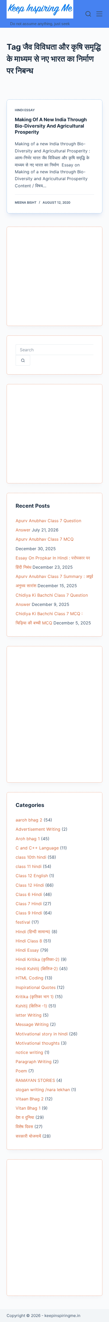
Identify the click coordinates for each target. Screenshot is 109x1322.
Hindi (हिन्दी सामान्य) (33, 931)
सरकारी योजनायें (28, 1136)
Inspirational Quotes (36, 987)
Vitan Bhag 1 (28, 1108)
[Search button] (23, 360)
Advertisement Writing (38, 829)
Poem (21, 1070)
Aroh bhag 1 (28, 838)
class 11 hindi (29, 866)
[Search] (88, 14)
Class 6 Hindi (29, 894)
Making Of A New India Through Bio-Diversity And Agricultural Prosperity (51, 126)
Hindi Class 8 (29, 940)
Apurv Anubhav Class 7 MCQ (45, 539)
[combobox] (55, 349)
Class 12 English (32, 875)
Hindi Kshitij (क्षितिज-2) (37, 968)
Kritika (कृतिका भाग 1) (35, 996)
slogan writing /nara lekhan (43, 1089)
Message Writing (32, 1024)
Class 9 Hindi (29, 912)
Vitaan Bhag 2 (30, 1098)
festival (23, 922)
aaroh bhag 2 (29, 820)
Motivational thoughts (38, 1043)
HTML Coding (29, 977)
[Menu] (99, 14)
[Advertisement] (55, 279)
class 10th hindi (31, 857)
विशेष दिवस (24, 1126)
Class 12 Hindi (30, 885)
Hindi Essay (25, 110)
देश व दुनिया (25, 1117)
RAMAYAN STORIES (35, 1080)
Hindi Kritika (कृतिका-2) (38, 959)
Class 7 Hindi (29, 903)
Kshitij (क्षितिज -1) (31, 1005)
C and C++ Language (37, 848)
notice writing (29, 1052)
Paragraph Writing (34, 1061)
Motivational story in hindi (42, 1033)
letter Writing (29, 1015)
